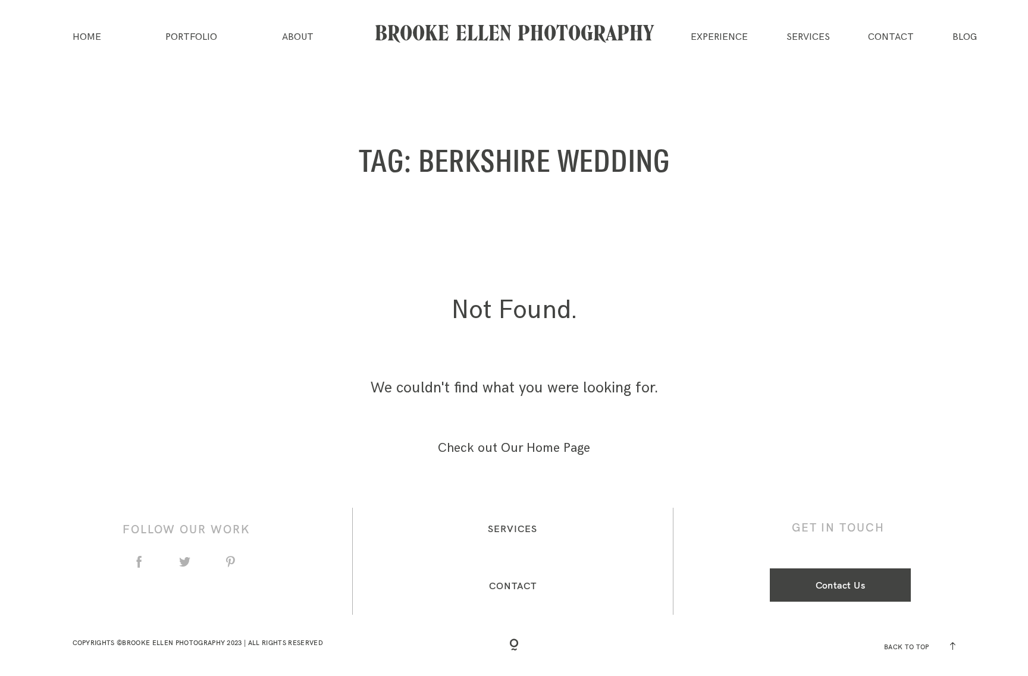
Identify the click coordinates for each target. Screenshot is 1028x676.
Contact (891, 37)
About (298, 37)
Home (87, 37)
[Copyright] (514, 646)
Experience (719, 37)
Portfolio (191, 37)
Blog (964, 37)
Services (808, 37)
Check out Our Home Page (514, 448)
